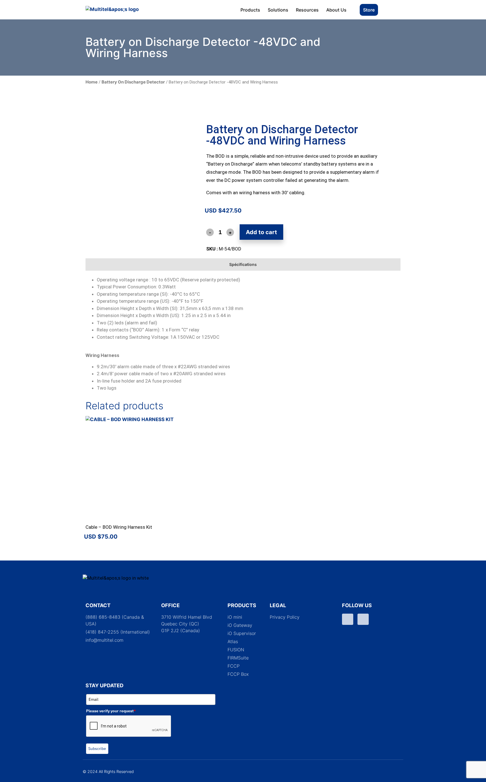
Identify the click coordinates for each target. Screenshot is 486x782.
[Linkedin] (363, 619)
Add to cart (261, 232)
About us (336, 10)
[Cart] (393, 10)
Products (250, 10)
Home (92, 82)
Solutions (278, 10)
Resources (307, 10)
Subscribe (97, 748)
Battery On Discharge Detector (133, 82)
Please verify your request (111, 710)
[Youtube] (347, 619)
